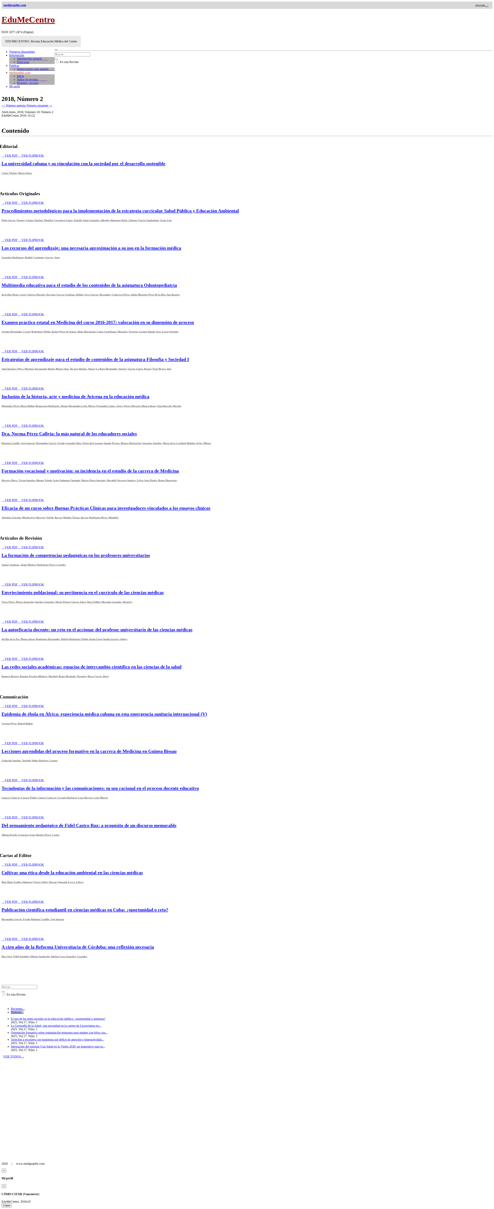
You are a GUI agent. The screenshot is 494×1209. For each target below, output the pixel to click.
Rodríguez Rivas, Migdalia (103, 517)
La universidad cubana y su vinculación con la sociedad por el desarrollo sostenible (83, 163)
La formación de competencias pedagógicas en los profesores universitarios (76, 555)
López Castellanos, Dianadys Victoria (117, 331)
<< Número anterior (14, 105)
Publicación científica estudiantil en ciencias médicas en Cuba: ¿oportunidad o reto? (85, 909)
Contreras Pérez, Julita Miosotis (129, 294)
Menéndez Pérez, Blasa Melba (18, 406)
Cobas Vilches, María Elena (17, 173)
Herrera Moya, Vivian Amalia (18, 480)
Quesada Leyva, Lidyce (71, 882)
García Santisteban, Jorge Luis (155, 220)
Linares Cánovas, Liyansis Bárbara (57, 797)
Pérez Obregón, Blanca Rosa (139, 406)
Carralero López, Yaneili (67, 220)
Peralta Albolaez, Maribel (43, 676)
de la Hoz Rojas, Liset (13, 294)
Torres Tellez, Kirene (45, 882)
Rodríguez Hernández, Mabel (52, 639)
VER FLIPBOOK (32, 155)
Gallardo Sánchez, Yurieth (16, 760)
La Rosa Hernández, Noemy (111, 368)
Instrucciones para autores (36, 69)
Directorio (23, 62)
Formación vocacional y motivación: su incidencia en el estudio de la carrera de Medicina (90, 470)
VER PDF (11, 155)
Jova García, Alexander (97, 294)
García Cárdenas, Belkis (69, 294)
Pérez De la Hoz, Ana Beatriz (164, 294)
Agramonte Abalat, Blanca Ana (51, 368)
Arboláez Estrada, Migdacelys (18, 517)
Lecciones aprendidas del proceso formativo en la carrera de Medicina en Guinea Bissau (89, 751)
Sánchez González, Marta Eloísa (52, 602)
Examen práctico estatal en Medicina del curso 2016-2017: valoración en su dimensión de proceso (98, 322)
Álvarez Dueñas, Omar (82, 368)
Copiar (6, 1205)
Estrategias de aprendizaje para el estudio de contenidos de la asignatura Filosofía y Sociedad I (95, 359)
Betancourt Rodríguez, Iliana (51, 406)
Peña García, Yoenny (13, 220)
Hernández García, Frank (50, 443)
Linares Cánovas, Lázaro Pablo (19, 797)
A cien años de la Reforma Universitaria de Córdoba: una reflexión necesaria (78, 946)
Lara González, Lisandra (73, 956)
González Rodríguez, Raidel (17, 257)
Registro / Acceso (27, 83)
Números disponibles (22, 51)
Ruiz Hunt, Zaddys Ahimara (17, 882)
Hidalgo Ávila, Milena (199, 443)
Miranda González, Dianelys (116, 602)
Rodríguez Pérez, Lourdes (51, 564)
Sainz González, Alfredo (96, 220)
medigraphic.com (19, 72)
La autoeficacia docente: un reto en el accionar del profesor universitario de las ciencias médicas (97, 629)
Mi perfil (14, 86)
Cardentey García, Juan (46, 257)
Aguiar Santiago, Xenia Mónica (19, 564)
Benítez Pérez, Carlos (47, 834)
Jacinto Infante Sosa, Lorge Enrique (158, 331)
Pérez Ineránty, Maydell (103, 480)
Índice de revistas (32, 79)
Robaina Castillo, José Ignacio (18, 443)
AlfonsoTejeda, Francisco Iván (18, 834)
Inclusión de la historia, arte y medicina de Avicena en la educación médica (75, 396)
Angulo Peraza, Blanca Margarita (122, 443)
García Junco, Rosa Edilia (85, 602)
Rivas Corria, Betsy (98, 676)
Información (16, 55)
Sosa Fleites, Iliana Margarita (160, 480)
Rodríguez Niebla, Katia (44, 331)
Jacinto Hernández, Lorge (16, 331)
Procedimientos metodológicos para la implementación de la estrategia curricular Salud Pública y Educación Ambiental (120, 210)
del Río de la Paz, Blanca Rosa (18, 639)
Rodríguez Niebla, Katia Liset (85, 639)
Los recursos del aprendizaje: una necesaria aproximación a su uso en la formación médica (91, 247)
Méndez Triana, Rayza (75, 517)
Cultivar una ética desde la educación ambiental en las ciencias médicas (72, 872)
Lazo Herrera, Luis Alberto (93, 797)
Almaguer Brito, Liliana (123, 220)
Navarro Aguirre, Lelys (130, 480)
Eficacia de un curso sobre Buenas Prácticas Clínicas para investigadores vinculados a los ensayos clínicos (106, 508)
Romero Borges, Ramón (15, 676)
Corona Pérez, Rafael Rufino (17, 723)
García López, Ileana (139, 368)
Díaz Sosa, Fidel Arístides (15, 956)
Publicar (14, 65)
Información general (32, 58)
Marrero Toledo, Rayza (49, 517)
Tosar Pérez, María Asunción (17, 602)
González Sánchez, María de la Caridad (163, 443)
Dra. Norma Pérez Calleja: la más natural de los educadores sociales (69, 433)
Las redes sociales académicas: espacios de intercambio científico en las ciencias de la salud (91, 666)
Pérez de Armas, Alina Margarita (77, 331)
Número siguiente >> (39, 105)
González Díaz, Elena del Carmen (84, 443)
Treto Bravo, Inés (161, 368)
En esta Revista (69, 62)
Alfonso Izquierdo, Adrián (44, 956)
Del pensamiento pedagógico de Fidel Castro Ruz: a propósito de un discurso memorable (89, 825)
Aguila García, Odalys (115, 639)
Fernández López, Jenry (109, 406)
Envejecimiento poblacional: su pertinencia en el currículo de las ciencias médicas (83, 592)
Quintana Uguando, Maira (73, 480)
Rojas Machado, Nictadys (72, 676)
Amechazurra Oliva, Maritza (17, 368)
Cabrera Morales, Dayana (40, 294)
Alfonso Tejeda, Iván (47, 480)
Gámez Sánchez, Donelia (39, 220)
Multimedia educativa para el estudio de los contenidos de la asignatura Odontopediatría (89, 285)
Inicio (20, 76)
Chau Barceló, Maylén (169, 406)
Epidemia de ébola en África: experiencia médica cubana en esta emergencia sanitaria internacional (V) (104, 714)
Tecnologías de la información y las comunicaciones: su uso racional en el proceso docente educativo (100, 788)
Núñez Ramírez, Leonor (45, 760)
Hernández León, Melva (82, 406)
